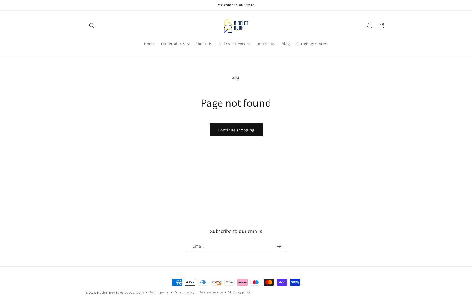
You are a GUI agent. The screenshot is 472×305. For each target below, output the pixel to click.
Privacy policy (184, 292)
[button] (92, 26)
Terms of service (211, 292)
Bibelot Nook (106, 292)
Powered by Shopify (130, 292)
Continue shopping (236, 129)
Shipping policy (239, 292)
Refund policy (159, 292)
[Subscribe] (279, 246)
